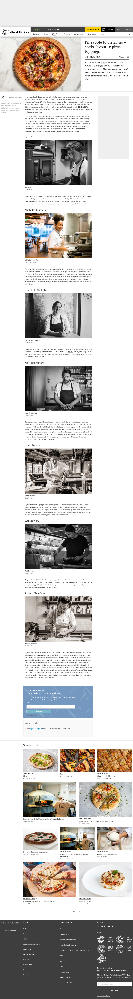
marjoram (51, 204)
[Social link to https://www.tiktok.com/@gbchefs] (112, 927)
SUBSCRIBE (38, 712)
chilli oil (70, 352)
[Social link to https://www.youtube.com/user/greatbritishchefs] (109, 927)
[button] (36, 34)
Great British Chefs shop (68, 945)
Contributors (64, 972)
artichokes (68, 281)
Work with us (64, 934)
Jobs (61, 966)
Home (25, 929)
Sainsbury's (67, 131)
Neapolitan (76, 126)
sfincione (40, 655)
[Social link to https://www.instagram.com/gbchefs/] (105, 927)
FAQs (62, 956)
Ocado (52, 131)
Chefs (25, 939)
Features (26, 959)
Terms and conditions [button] (31, 715)
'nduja (72, 271)
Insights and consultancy (68, 939)
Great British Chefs (15, 97)
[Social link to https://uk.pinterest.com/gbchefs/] (102, 927)
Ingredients (27, 949)
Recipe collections (29, 954)
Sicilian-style (61, 126)
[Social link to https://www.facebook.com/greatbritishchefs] (98, 927)
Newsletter (27, 975)
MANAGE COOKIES (11, 930)
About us (63, 961)
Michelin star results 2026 (31, 944)
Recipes (25, 934)
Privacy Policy (65, 977)
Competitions (27, 970)
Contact (63, 929)
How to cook (27, 964)
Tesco (76, 131)
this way (46, 126)
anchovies (33, 507)
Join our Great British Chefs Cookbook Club (74, 950)
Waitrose (59, 131)
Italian (55, 97)
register (39, 729)
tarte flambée (40, 587)
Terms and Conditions (67, 983)
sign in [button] (32, 729)
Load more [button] (76, 911)
